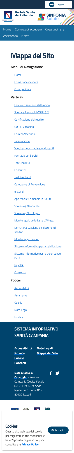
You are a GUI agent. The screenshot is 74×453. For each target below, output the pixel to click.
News (25, 35)
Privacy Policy (30, 444)
